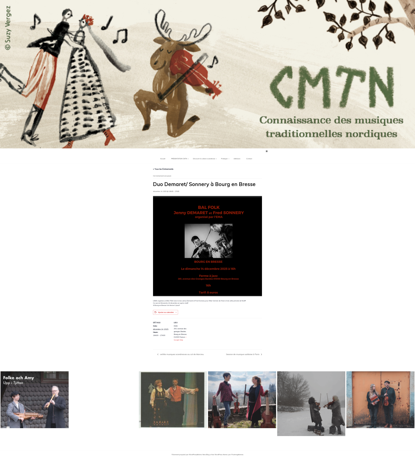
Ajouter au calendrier (166, 312)
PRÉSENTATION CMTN (179, 159)
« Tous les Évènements (163, 169)
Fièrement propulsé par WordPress (184, 455)
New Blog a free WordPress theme (215, 455)
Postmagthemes (237, 455)
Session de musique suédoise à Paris (243, 354)
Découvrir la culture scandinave (204, 159)
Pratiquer (224, 159)
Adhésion (237, 159)
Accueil (162, 159)
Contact (249, 159)
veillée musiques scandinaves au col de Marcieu (181, 354)
